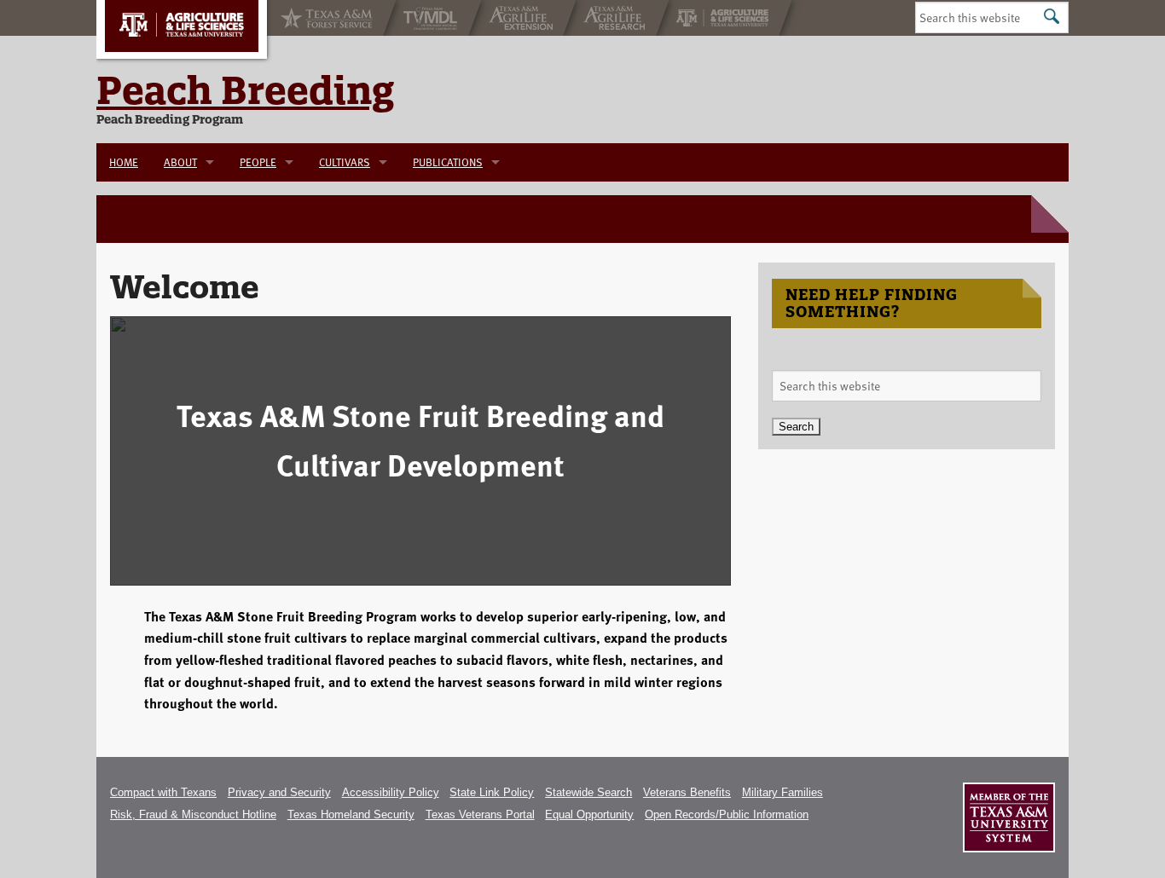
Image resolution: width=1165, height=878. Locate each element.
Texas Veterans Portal (480, 814)
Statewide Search (588, 792)
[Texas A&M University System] (1009, 817)
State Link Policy (491, 792)
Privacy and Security (279, 792)
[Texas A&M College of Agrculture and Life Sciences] (724, 18)
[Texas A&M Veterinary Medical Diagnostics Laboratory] (432, 18)
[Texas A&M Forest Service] (325, 18)
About (180, 161)
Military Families (782, 792)
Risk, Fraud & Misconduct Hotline (193, 814)
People (258, 161)
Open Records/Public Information (727, 814)
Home (123, 161)
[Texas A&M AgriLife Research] (616, 18)
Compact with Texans (163, 792)
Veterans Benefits (687, 792)
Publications (448, 161)
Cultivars (344, 161)
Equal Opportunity (589, 814)
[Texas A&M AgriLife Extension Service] (522, 18)
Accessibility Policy (390, 792)
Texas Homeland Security (350, 814)
